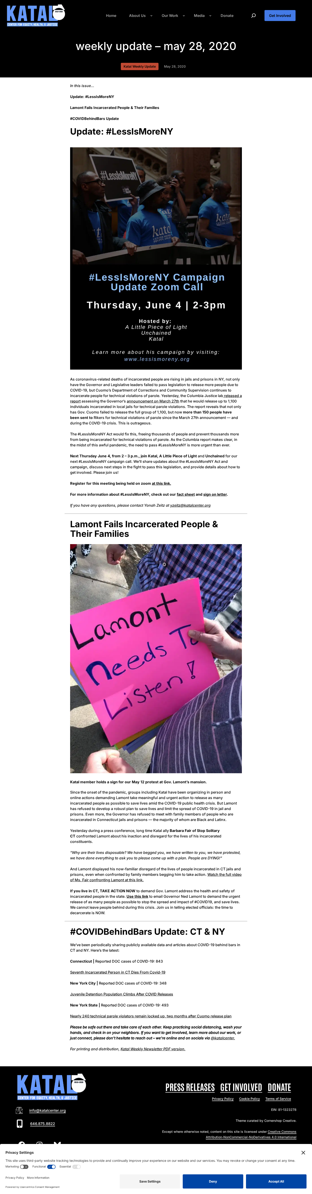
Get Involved (280, 15)
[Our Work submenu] (184, 15)
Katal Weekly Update (140, 66)
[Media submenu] (210, 15)
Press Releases (190, 1086)
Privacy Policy (223, 1099)
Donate (279, 1086)
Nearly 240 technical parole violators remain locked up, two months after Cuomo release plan (151, 1016)
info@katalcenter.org (47, 1110)
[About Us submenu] (151, 15)
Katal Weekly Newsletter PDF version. (153, 1049)
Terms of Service (278, 1099)
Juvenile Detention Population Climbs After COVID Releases (121, 994)
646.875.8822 (42, 1123)
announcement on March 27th (153, 401)
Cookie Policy (249, 1099)
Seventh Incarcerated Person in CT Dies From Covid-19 (117, 972)
